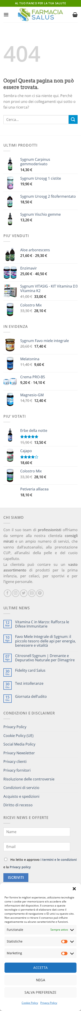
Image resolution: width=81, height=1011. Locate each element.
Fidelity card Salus (30, 670)
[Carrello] (75, 15)
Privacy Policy (48, 1003)
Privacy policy (20, 867)
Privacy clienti (15, 761)
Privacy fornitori (17, 770)
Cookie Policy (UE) (18, 735)
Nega (40, 980)
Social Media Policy (19, 744)
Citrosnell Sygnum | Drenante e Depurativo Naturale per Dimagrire (45, 658)
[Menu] (6, 14)
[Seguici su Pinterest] (40, 593)
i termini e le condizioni (58, 859)
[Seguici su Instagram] (15, 593)
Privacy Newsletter (19, 752)
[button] (74, 888)
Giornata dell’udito (31, 696)
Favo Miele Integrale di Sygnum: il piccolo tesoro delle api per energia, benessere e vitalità (45, 641)
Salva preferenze (40, 992)
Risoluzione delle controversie (28, 779)
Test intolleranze (29, 683)
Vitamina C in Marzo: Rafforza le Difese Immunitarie (42, 624)
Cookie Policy (30, 1003)
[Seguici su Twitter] (23, 593)
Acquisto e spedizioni (21, 796)
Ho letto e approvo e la (40, 863)
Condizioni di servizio (21, 787)
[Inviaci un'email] (32, 593)
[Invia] (73, 119)
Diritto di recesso (18, 804)
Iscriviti (16, 877)
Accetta (40, 967)
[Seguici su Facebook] (7, 593)
